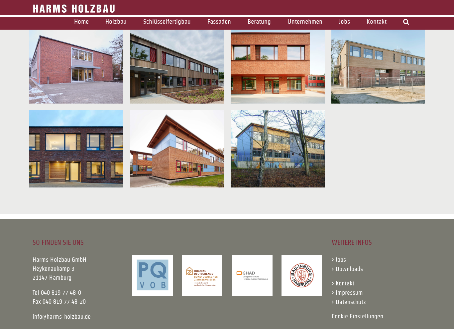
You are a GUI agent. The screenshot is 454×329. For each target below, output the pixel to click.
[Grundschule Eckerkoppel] (76, 148)
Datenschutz (351, 302)
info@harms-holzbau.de (62, 316)
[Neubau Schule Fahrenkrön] (378, 65)
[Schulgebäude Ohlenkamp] (177, 148)
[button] (406, 21)
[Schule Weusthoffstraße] (278, 65)
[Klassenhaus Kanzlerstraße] (177, 65)
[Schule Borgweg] (278, 148)
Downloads (349, 269)
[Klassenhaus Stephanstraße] (76, 65)
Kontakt (345, 283)
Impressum (349, 292)
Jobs (341, 259)
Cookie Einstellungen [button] (357, 316)
